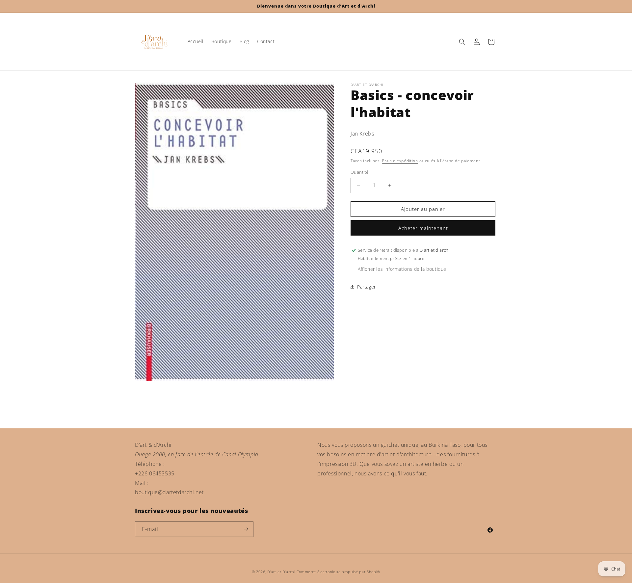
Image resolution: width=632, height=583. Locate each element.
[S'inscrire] (246, 529)
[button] (462, 42)
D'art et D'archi (281, 571)
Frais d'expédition (400, 161)
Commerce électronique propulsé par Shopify (338, 571)
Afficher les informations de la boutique (402, 269)
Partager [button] (366, 287)
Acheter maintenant (423, 228)
